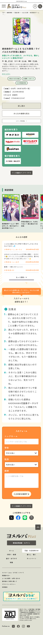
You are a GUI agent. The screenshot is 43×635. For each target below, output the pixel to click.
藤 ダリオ (9, 61)
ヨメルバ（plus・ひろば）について (13, 572)
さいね (24, 61)
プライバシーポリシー (9, 584)
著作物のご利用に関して (9, 581)
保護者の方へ (6, 575)
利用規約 (5, 587)
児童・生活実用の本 (32, 551)
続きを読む (6, 74)
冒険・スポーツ (29, 78)
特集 (11, 562)
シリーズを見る (20, 121)
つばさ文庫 (25, 12)
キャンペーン (31, 558)
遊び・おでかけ (11, 558)
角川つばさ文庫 (15, 78)
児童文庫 (16, 12)
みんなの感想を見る (22, 113)
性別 (6, 459)
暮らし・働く (31, 554)
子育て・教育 (11, 554)
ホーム (11, 551)
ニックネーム (11, 436)
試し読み (21, 106)
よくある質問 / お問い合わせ (11, 578)
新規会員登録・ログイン (21, 543)
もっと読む (20, 277)
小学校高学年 (22, 83)
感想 (6, 470)
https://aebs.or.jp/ (26, 620)
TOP (3, 12)
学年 (6, 447)
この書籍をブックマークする (22, 173)
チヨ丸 (35, 61)
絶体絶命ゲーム (34, 12)
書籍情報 (9, 12)
